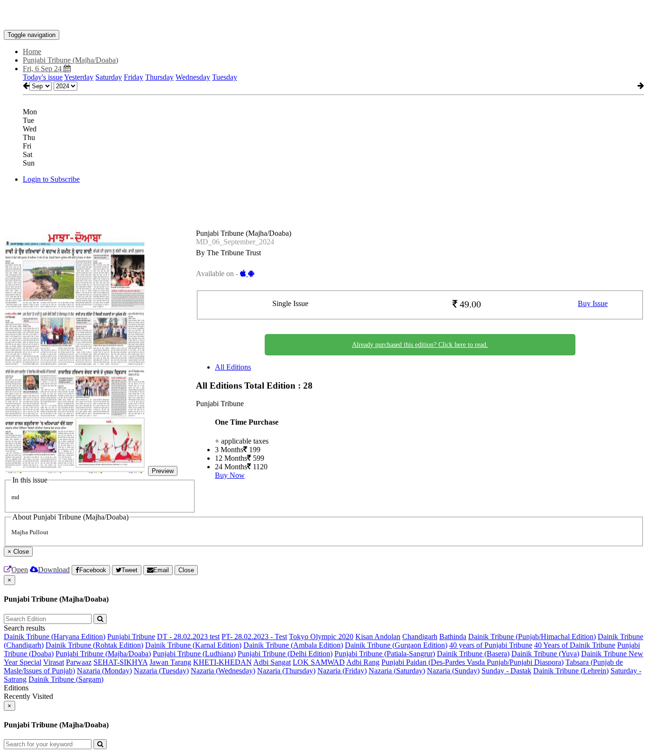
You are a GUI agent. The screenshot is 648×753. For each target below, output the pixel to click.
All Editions (233, 367)
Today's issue (43, 77)
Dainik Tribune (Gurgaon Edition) (396, 645)
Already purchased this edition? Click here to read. (420, 344)
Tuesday (224, 77)
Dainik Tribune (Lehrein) (571, 671)
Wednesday (193, 77)
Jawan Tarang (170, 662)
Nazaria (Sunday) (453, 671)
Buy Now (230, 475)
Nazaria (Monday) (104, 671)
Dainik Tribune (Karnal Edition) (193, 645)
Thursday (159, 77)
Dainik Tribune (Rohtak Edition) (94, 645)
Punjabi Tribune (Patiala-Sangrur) (384, 654)
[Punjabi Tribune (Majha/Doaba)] (324, 16)
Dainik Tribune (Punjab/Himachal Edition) (532, 636)
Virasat (53, 662)
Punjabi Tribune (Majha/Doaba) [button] (70, 60)
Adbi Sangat (272, 662)
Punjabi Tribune (131, 636)
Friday (133, 77)
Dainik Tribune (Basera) (473, 654)
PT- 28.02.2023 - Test (254, 636)
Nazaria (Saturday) (397, 671)
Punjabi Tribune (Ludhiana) (194, 654)
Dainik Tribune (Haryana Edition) (54, 636)
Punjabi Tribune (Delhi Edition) (285, 654)
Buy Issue (593, 303)
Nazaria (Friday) (342, 671)
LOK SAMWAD (319, 662)
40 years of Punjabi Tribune (490, 645)
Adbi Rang (363, 662)
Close (186, 570)
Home (32, 51)
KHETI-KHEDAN (222, 662)
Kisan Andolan (377, 636)
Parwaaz (79, 662)
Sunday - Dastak (506, 671)
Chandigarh (419, 636)
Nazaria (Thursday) (286, 671)
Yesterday (78, 77)
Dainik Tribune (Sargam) (65, 679)
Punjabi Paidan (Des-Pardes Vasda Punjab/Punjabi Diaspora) (472, 662)
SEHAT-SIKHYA (120, 662)
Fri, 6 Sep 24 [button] (43, 69)
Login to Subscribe (51, 179)
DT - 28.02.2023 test (188, 636)
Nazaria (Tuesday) (161, 671)
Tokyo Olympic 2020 (321, 636)
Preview (163, 470)
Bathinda (452, 636)
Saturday (108, 77)
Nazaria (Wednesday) (223, 671)
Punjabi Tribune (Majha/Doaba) (103, 654)
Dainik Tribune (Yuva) (545, 654)
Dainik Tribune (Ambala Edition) (293, 645)
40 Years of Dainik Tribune (574, 645)
